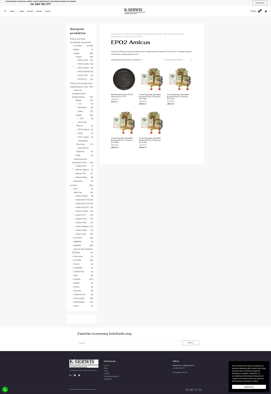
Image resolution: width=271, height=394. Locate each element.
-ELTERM (78, 46)
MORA (76, 287)
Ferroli (76, 264)
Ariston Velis (81, 234)
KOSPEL (77, 279)
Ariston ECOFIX (82, 207)
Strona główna (116, 34)
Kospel (77, 53)
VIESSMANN (79, 302)
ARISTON (78, 193)
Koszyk (39, 11)
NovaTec (77, 291)
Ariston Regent (82, 226)
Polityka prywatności (111, 376)
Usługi (12, 11)
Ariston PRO (81, 223)
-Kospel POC (81, 166)
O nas (106, 371)
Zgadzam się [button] (249, 387)
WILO (76, 306)
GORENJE (78, 268)
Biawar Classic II (82, 170)
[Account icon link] (266, 11)
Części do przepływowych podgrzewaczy (79, 93)
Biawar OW (80, 174)
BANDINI (77, 242)
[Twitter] (79, 375)
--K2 (80, 104)
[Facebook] (75, 375)
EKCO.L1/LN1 (83, 60)
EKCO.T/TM (83, 75)
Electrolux (78, 256)
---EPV (81, 119)
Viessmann (78, 181)
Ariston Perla (81, 219)
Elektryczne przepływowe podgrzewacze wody (143, 34)
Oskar (80, 111)
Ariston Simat (81, 230)
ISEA (76, 275)
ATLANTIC (78, 238)
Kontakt (30, 11)
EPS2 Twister (83, 137)
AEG (75, 189)
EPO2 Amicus (84, 130)
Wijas (78, 155)
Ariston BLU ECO (83, 200)
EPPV (80, 133)
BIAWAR (77, 245)
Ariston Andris (82, 196)
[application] (16, 11)
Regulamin (108, 379)
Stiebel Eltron (80, 295)
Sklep (22, 11)
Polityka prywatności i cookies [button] (247, 381)
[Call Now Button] (5, 389)
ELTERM (77, 260)
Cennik (47, 11)
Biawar (77, 50)
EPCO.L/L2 (82, 79)
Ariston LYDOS (82, 211)
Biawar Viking (81, 177)
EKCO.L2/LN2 (83, 64)
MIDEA (77, 283)
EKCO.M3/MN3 (84, 72)
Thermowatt (79, 298)
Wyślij (191, 343)
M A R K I (73, 185)
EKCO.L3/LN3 (83, 68)
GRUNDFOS (79, 272)
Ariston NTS (81, 215)
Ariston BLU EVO (83, 204)
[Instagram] (70, 375)
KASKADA (82, 108)
